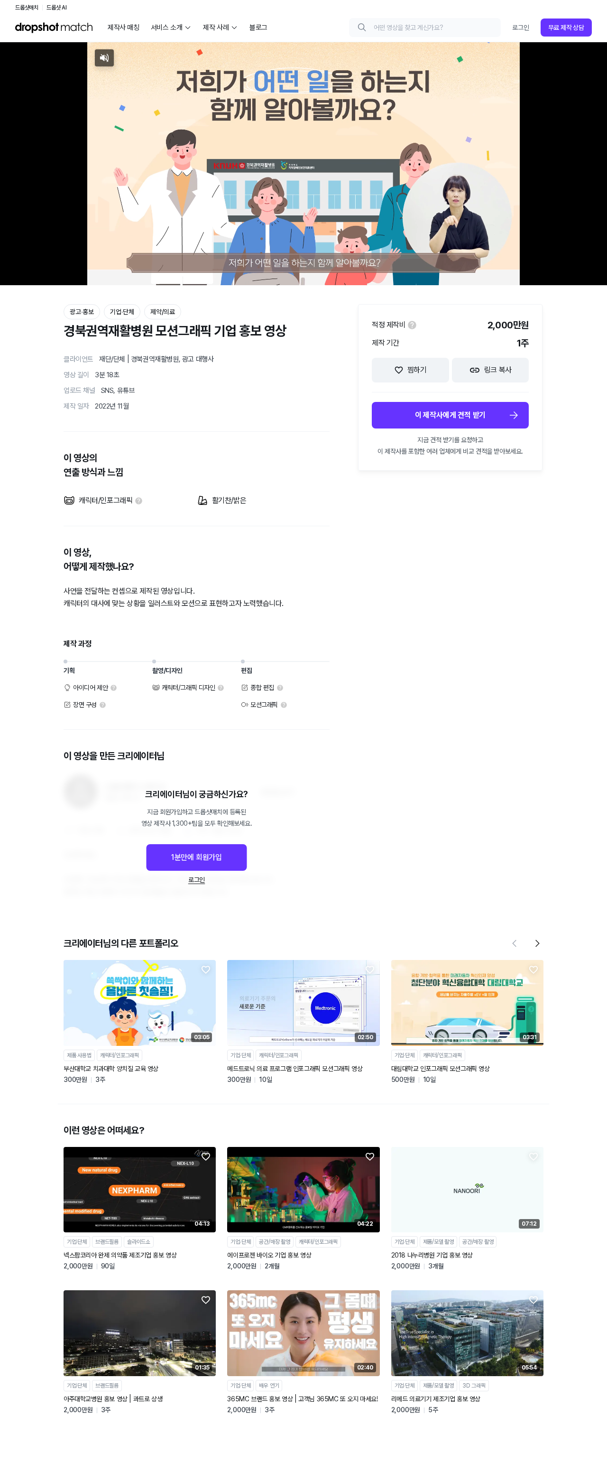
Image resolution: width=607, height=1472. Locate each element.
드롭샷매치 (26, 7)
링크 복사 (498, 369)
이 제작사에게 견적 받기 (450, 414)
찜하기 (417, 369)
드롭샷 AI (56, 7)
